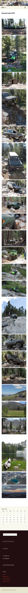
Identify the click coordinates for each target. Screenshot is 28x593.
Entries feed (6, 576)
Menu (2, 7)
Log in (4, 574)
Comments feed (6, 579)
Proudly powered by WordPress (8, 590)
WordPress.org (6, 581)
